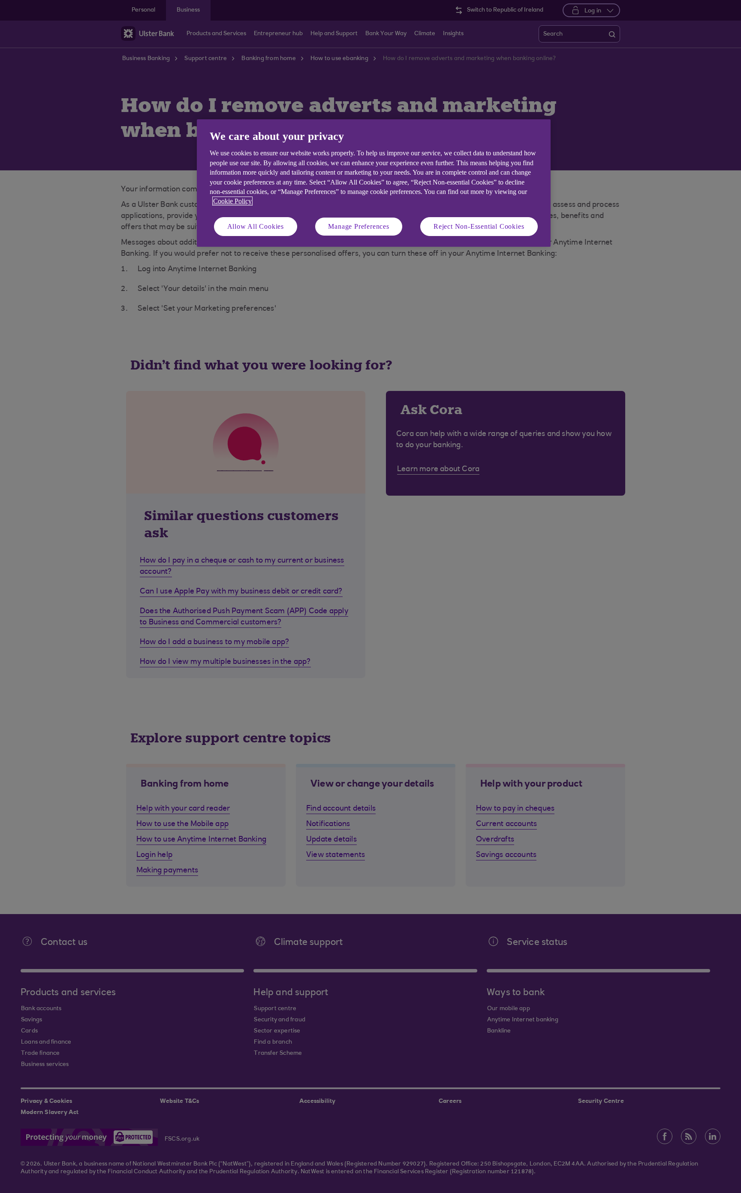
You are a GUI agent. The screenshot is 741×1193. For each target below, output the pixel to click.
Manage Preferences (358, 226)
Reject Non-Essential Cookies (479, 226)
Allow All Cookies (255, 226)
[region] (374, 183)
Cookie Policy (232, 201)
